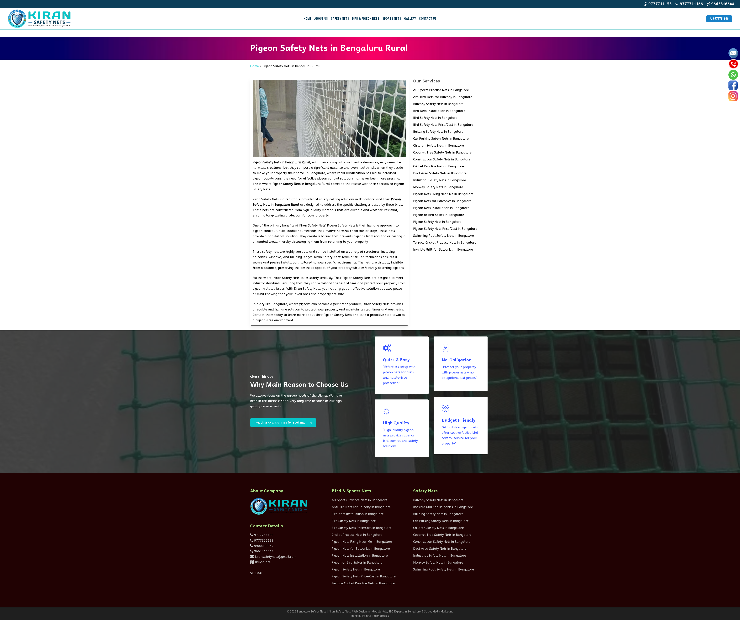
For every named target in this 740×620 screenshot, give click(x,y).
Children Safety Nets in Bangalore (438, 145)
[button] (283, 422)
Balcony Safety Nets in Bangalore (438, 104)
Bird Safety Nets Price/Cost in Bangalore (443, 125)
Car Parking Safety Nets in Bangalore (441, 138)
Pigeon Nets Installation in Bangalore (441, 208)
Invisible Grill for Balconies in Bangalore (443, 249)
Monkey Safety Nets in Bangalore (438, 187)
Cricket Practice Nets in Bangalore (438, 166)
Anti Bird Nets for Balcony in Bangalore (442, 97)
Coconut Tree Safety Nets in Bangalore (442, 152)
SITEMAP (256, 573)
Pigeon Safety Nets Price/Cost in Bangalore (445, 229)
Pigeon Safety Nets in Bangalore (437, 222)
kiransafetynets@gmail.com (275, 557)
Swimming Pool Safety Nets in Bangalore (443, 235)
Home (254, 66)
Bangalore (262, 562)
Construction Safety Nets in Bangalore (441, 159)
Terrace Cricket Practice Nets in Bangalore (444, 242)
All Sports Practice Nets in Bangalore (441, 90)
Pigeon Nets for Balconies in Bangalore (442, 201)
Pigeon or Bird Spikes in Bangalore (438, 215)
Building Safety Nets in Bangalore (438, 131)
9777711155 (263, 540)
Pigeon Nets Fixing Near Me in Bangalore (443, 194)
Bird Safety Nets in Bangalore (435, 118)
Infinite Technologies (375, 615)
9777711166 (263, 535)
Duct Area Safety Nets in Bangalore (440, 173)
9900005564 (263, 546)
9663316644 (263, 551)
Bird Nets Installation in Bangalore (439, 111)
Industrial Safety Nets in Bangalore (439, 180)
